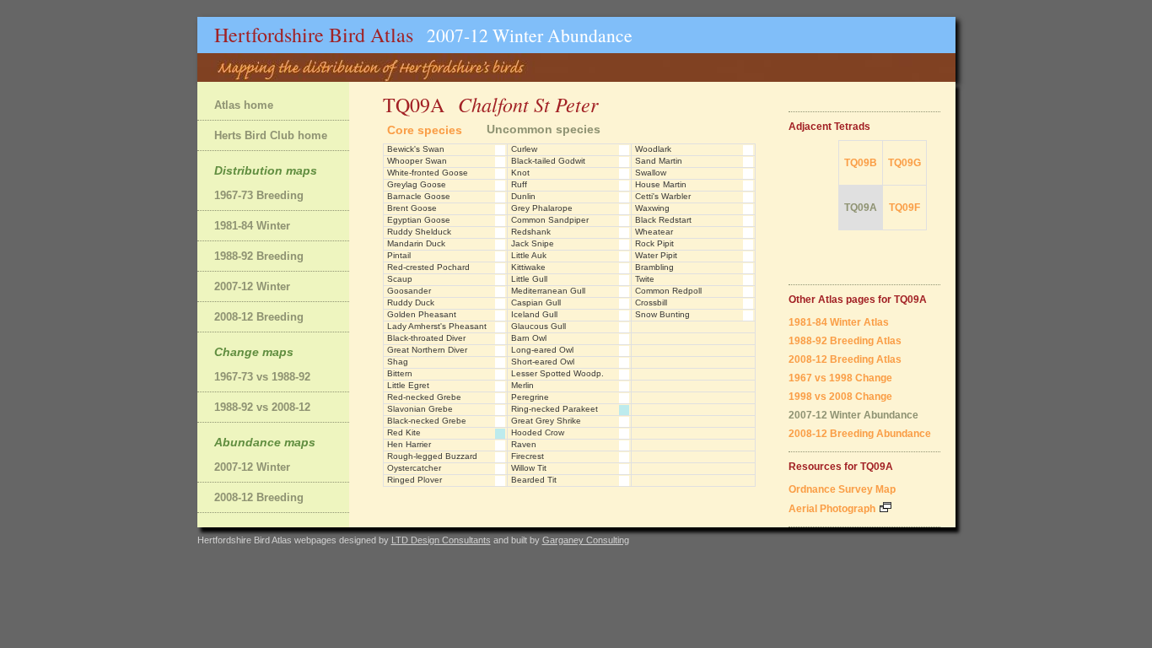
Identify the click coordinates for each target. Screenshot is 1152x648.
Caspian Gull (536, 302)
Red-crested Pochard (428, 267)
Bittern (399, 373)
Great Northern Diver (427, 349)
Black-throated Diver (426, 338)
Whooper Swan (417, 160)
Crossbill (651, 302)
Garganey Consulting (585, 540)
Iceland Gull (534, 314)
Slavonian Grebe (420, 408)
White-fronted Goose (427, 172)
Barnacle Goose (418, 196)
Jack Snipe (532, 243)
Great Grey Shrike (546, 420)
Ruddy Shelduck (419, 231)
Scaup (399, 279)
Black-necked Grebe (426, 420)
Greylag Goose (416, 184)
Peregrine (530, 397)
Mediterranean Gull (548, 290)
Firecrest (527, 456)
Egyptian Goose (418, 219)
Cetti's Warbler (663, 196)
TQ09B (860, 163)
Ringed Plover (414, 479)
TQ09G (904, 163)
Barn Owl (528, 338)
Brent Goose (412, 208)
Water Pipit (656, 255)
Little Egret (408, 385)
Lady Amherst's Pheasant (437, 326)
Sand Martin (658, 160)
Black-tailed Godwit (548, 160)
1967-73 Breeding (259, 195)
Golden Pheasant (421, 314)
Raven (523, 444)
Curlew (524, 149)
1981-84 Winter (252, 225)
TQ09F (904, 207)
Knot (520, 172)
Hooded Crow (537, 432)
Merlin (522, 385)
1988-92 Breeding (259, 256)
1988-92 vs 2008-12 (262, 407)
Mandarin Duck (416, 243)
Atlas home (243, 105)
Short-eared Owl (542, 361)
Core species (424, 130)
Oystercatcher (414, 467)
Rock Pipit (654, 243)
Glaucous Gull (538, 326)
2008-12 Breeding (259, 316)
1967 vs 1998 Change (840, 378)
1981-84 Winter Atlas (839, 322)
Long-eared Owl (542, 349)
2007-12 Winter (252, 286)
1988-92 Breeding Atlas (845, 341)
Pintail (399, 255)
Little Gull (529, 279)
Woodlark (653, 149)
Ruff (519, 184)
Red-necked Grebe (424, 397)
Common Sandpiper (550, 219)
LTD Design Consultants (441, 540)
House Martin (660, 184)
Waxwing (652, 208)
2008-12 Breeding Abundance (860, 434)
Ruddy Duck (410, 302)
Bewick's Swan (415, 149)
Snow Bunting (662, 314)
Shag (397, 361)
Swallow (650, 172)
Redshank (531, 231)
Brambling (654, 267)
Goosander (409, 290)
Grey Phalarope (542, 208)
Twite (644, 279)
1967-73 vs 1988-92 (262, 376)
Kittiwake (528, 267)
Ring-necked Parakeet (554, 408)
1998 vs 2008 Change (840, 396)
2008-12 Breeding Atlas (845, 359)
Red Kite (404, 432)
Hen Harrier (409, 444)
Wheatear (654, 231)
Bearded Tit (534, 479)
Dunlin (523, 196)
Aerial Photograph (833, 509)
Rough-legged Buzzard (432, 456)
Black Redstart (663, 219)
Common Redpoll (668, 290)
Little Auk (528, 255)
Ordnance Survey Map (842, 489)
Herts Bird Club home (270, 135)
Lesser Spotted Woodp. (557, 373)
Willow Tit (528, 467)
